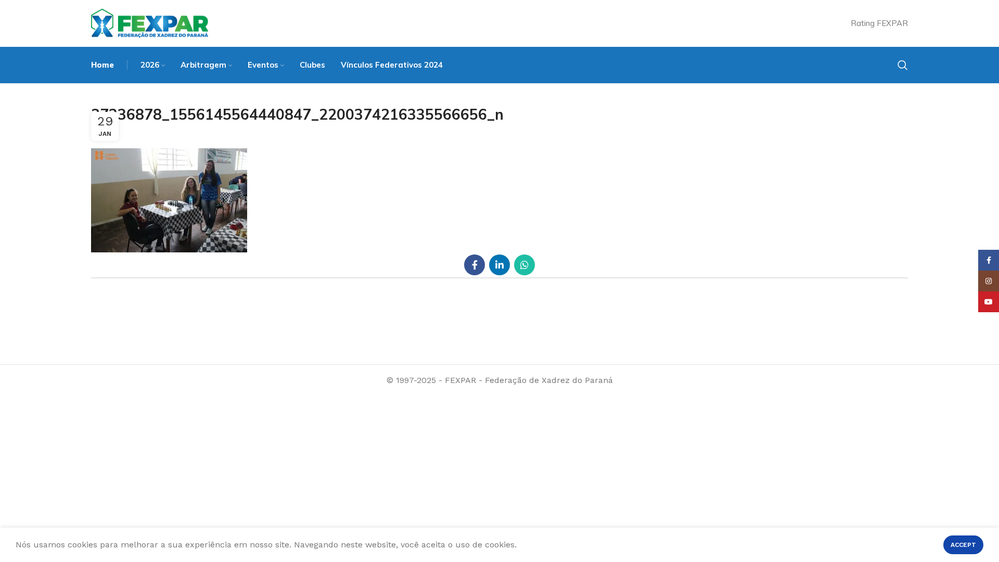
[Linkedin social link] (499, 264)
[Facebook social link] (474, 264)
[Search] (902, 65)
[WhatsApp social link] (524, 264)
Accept (963, 544)
